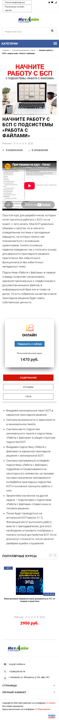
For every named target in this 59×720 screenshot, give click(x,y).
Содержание (28, 377)
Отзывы (28, 387)
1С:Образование (42, 709)
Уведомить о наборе (29, 343)
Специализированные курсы (25, 50)
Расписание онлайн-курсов (15, 8)
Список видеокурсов (15, 2)
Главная (6, 50)
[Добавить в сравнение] (34, 569)
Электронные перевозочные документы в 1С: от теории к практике (29, 599)
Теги (28, 396)
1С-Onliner (51, 703)
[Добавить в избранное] (22, 569)
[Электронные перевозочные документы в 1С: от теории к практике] (29, 581)
